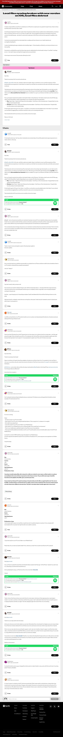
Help (22, 6)
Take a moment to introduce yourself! (24, 380)
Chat (31, 6)
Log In (56, 6)
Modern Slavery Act (6, 734)
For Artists (25, 708)
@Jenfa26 (11, 82)
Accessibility (41, 731)
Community (8, 6)
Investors (25, 716)
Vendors (24, 719)
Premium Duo (42, 712)
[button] (58, 23)
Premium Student (41, 718)
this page (46, 362)
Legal (4, 731)
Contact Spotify (34, 718)
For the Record (17, 713)
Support (33, 708)
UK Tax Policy (14, 734)
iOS (14, 9)
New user (9, 312)
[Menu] (60, 6)
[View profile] (5, 22)
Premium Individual (41, 708)
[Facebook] (58, 706)
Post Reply (54, 699)
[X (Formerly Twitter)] (54, 706)
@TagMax (6, 82)
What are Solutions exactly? (32, 578)
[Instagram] (50, 706)
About (15, 708)
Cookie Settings (27, 731)
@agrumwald (9, 561)
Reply (55, 60)
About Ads (35, 731)
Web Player (33, 711)
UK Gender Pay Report (23, 734)
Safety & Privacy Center (11, 731)
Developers (25, 711)
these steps (37, 2)
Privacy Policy (19, 731)
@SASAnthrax (7, 367)
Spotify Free (42, 722)
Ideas (40, 6)
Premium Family (42, 715)
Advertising (25, 713)
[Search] (52, 6)
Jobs (15, 711)
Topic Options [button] (6, 64)
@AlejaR (35, 367)
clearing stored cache (53, 367)
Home (9, 9)
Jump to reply (7, 119)
